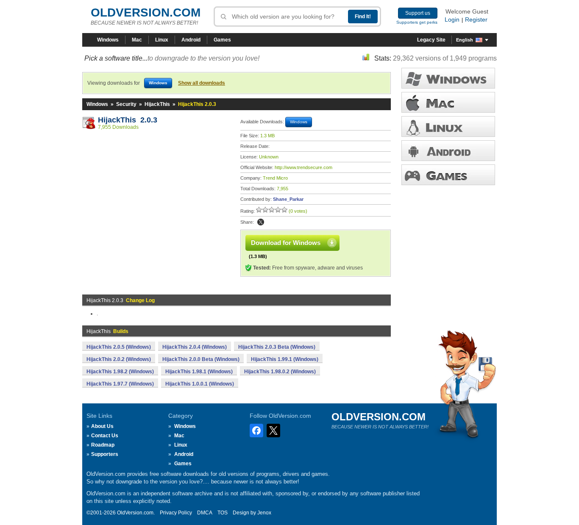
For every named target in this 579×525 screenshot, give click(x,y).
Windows (108, 40)
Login (452, 19)
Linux (161, 40)
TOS (222, 513)
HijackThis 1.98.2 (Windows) (120, 372)
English (464, 39)
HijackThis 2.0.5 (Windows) (118, 347)
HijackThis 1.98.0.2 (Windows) (280, 372)
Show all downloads (201, 83)
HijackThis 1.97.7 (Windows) (120, 384)
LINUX (448, 126)
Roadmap (102, 445)
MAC (448, 102)
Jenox (264, 513)
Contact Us (104, 436)
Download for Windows (285, 242)
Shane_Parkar (288, 199)
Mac (137, 40)
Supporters (104, 454)
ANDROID (448, 150)
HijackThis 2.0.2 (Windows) (118, 359)
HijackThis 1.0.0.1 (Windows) (199, 384)
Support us (417, 13)
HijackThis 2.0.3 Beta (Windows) (276, 347)
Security (126, 104)
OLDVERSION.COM (145, 12)
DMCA (204, 513)
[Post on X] (260, 222)
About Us (102, 426)
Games (222, 40)
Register (476, 19)
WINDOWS (448, 78)
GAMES (448, 174)
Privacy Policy (176, 513)
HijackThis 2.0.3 (127, 120)
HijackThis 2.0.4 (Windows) (194, 347)
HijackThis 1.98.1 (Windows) (199, 372)
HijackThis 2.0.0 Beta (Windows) (200, 359)
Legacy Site (431, 40)
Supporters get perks (416, 22)
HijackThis (157, 104)
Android (190, 40)
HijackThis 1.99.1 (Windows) (284, 359)
